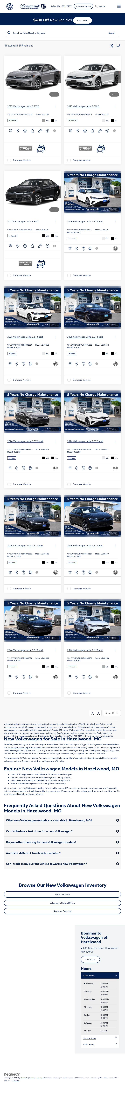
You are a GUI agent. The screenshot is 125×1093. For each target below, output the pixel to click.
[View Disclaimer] (55, 130)
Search (112, 32)
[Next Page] (98, 713)
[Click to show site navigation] (119, 6)
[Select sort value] (117, 45)
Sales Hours (88, 975)
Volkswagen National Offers (62, 902)
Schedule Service (83, 6)
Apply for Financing (62, 911)
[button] (57, 77)
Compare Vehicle (22, 160)
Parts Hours (88, 1044)
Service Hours (89, 1038)
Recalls (16, 1080)
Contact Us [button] (90, 959)
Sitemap (32, 1077)
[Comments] (115, 248)
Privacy (39, 1077)
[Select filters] (112, 45)
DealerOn (24, 1077)
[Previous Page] (92, 713)
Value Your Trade (62, 894)
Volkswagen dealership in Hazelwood (24, 747)
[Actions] (55, 106)
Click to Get (82, 20)
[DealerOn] (12, 1074)
